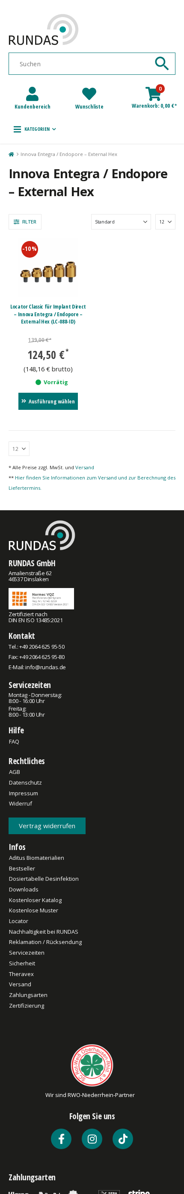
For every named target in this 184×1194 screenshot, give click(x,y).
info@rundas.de (45, 667)
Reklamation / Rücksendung (45, 942)
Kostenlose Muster (33, 910)
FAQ (14, 741)
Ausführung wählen (52, 401)
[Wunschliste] (89, 94)
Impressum (23, 793)
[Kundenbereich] (32, 94)
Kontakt (22, 635)
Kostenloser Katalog (35, 900)
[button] (34, 129)
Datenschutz (25, 782)
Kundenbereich (32, 106)
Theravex (21, 974)
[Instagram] (92, 1139)
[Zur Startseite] (11, 154)
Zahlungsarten (28, 995)
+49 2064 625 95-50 (41, 646)
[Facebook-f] (61, 1139)
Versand (84, 467)
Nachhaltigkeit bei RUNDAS (43, 931)
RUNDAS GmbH (32, 563)
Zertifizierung (26, 1005)
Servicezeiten (30, 685)
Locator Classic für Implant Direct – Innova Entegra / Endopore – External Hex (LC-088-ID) (48, 314)
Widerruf (20, 803)
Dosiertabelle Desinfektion (44, 878)
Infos (17, 847)
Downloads (24, 889)
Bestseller (22, 868)
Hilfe (16, 730)
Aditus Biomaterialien (36, 858)
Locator (18, 921)
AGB (14, 772)
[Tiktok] (123, 1139)
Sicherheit (22, 963)
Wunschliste (89, 106)
